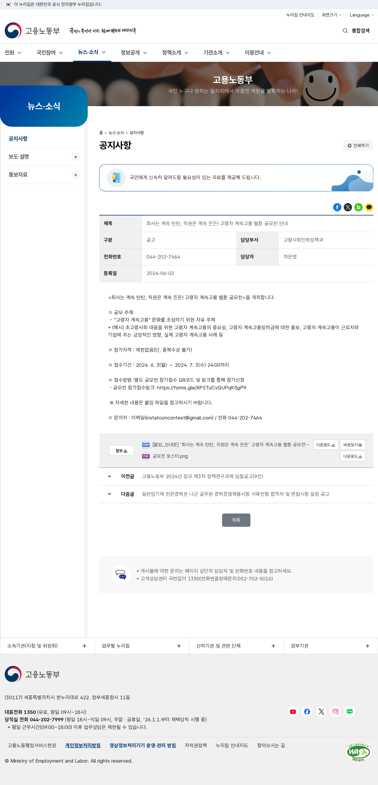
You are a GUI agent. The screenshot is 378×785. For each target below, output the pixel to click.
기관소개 (212, 54)
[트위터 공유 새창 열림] (348, 207)
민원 (9, 54)
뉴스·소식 (88, 54)
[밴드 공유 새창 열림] (358, 207)
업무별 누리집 (116, 646)
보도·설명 (19, 159)
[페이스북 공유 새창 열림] (337, 207)
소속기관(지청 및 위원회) (32, 646)
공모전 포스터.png (170, 456)
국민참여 (46, 54)
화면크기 (329, 15)
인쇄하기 (361, 145)
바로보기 (350, 444)
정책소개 (171, 54)
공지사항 (18, 138)
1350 (30, 712)
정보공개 (130, 54)
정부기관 (300, 646)
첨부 (119, 450)
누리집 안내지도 (300, 15)
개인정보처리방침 (83, 745)
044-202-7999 (46, 720)
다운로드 (323, 444)
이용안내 (254, 54)
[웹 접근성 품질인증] (358, 752)
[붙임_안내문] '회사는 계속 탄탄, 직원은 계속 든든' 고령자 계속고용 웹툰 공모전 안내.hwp (239, 444)
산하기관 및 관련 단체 (218, 646)
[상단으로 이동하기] (361, 774)
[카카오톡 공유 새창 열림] (369, 207)
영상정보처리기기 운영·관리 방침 (143, 745)
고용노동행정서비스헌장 (32, 745)
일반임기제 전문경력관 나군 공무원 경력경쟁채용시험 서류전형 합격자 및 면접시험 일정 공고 (236, 494)
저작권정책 (196, 745)
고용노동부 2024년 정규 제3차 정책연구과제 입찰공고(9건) (202, 476)
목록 (236, 520)
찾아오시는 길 (271, 745)
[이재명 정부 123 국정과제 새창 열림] (99, 27)
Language (360, 15)
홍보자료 (18, 177)
